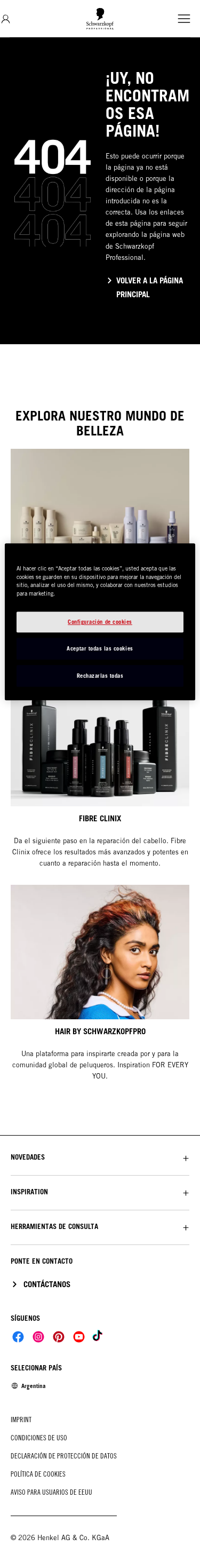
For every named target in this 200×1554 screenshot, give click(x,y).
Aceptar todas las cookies (100, 648)
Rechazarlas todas (100, 675)
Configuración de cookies (100, 622)
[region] (100, 621)
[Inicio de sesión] (5, 19)
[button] (100, 1157)
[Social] (18, 1336)
